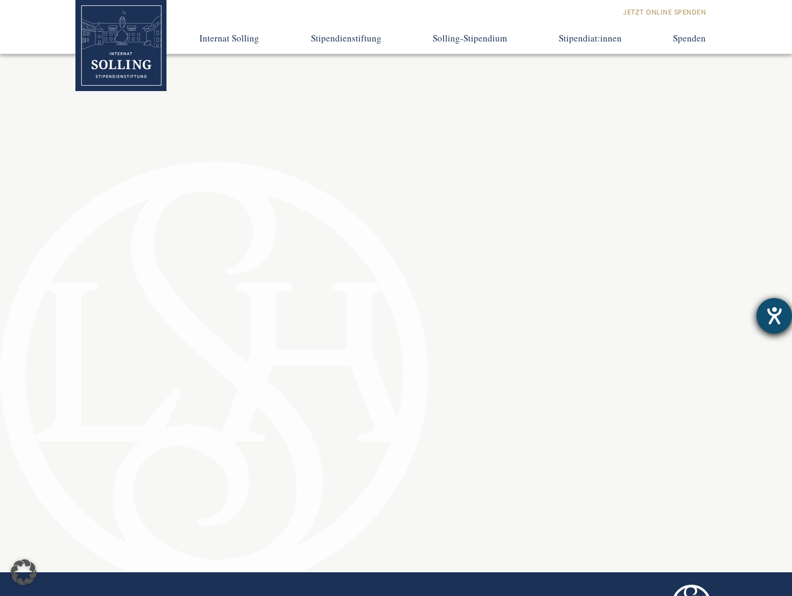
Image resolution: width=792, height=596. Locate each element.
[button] (23, 572)
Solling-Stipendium (470, 38)
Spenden (689, 38)
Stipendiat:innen (590, 38)
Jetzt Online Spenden (664, 12)
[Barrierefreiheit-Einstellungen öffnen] (774, 316)
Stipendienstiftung (346, 38)
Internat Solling (229, 38)
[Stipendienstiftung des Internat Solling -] (120, 45)
